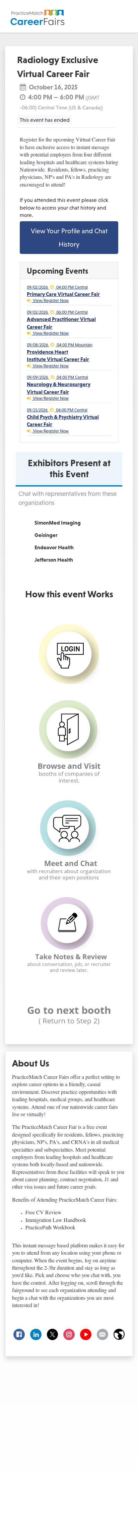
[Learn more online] (119, 1334)
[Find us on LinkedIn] (36, 1334)
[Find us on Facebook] (19, 1334)
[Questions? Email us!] (102, 1334)
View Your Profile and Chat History (69, 237)
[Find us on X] (52, 1334)
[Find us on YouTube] (85, 1334)
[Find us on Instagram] (69, 1334)
